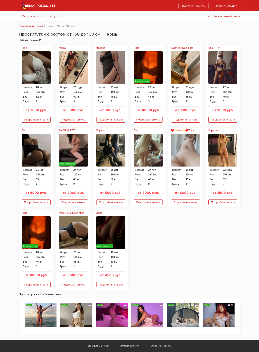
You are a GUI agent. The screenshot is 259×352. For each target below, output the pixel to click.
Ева (136, 130)
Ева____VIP (215, 47)
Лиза (136, 47)
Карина (100, 130)
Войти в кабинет (226, 6)
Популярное (30, 16)
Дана (99, 212)
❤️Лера (100, 47)
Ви (23, 130)
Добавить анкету (193, 6)
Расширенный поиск (226, 16)
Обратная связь (161, 345)
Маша (62, 47)
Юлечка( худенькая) (182, 47)
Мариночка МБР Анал (71, 212)
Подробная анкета (36, 119)
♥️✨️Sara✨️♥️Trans (183, 130)
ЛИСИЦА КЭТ (67, 130)
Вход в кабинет (130, 345)
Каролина (213, 130)
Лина (24, 47)
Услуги (54, 16)
